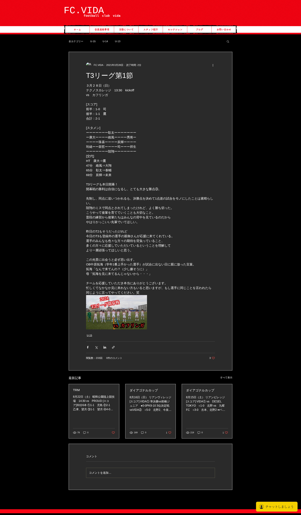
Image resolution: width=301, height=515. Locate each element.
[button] (228, 41)
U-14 (105, 41)
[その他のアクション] (213, 65)
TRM (76, 390)
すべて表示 (226, 377)
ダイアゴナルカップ (144, 390)
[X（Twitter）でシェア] (96, 347)
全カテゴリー (76, 41)
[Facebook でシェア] (87, 347)
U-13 (117, 41)
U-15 (93, 41)
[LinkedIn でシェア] (104, 347)
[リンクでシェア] (113, 347)
